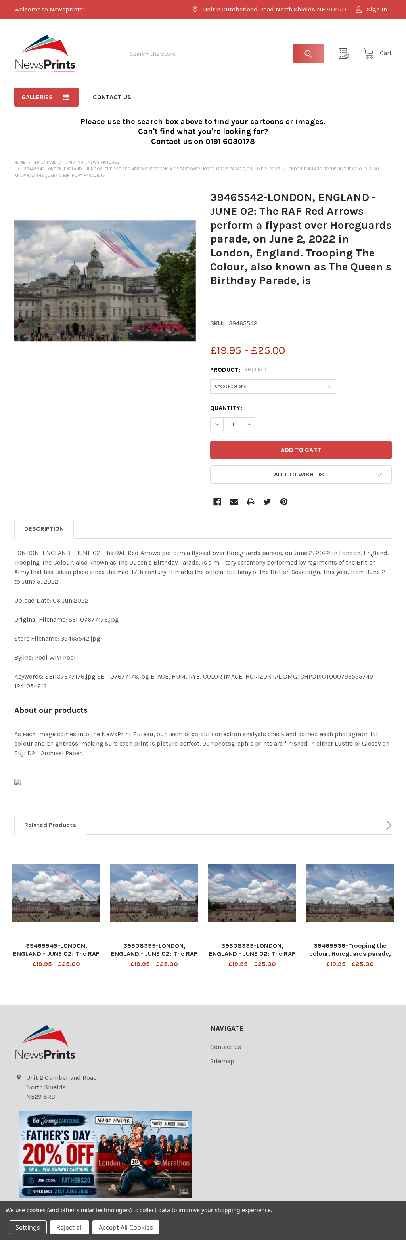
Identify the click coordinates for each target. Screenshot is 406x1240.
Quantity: (226, 407)
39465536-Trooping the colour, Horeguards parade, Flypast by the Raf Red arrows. (350, 957)
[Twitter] (267, 502)
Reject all (69, 1227)
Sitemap (222, 1061)
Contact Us (112, 97)
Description (44, 528)
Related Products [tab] (50, 825)
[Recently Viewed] (346, 53)
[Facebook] (217, 502)
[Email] (234, 502)
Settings (27, 1227)
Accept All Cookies (126, 1227)
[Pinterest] (284, 502)
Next (386, 825)
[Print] (250, 502)
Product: (238, 369)
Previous (367, 825)
